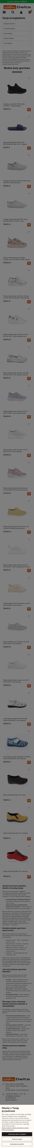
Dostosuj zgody (17, 1139)
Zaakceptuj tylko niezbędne (17, 1134)
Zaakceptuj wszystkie (17, 1144)
